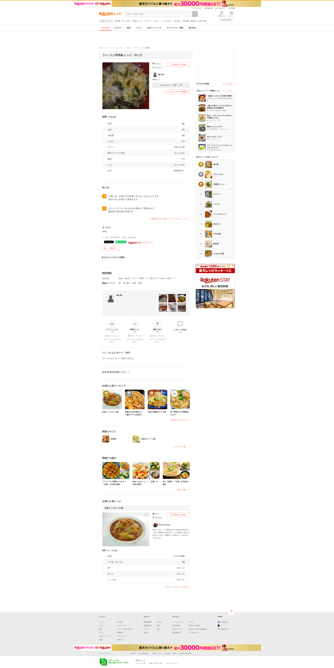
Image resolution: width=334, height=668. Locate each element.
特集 (100, 640)
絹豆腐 (193, 21)
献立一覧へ (182, 490)
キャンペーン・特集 (175, 28)
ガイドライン (121, 636)
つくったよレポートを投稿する (177, 92)
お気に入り (221, 16)
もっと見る (227, 84)
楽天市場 (232, 8)
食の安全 (192, 28)
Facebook (224, 622)
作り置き (126, 283)
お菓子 (146, 633)
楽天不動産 (176, 626)
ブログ (191, 622)
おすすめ (105, 28)
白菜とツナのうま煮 (113, 508)
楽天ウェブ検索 (194, 626)
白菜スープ (170, 278)
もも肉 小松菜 (202, 21)
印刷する (113, 248)
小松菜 (111, 135)
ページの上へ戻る (231, 611)
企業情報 (133, 653)
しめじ (111, 141)
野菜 (128, 48)
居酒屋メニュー (137, 21)
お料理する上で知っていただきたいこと (168, 219)
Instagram (224, 629)
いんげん (156, 21)
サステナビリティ (172, 663)
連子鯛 (117, 21)
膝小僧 (119, 295)
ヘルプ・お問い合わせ (125, 629)
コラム (139, 28)
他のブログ (149, 243)
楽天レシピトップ (106, 48)
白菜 (135, 48)
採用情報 (167, 653)
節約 (140, 283)
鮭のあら (178, 21)
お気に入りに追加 (180, 64)
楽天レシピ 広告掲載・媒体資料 (182, 653)
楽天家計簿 (208, 8)
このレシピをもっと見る (176, 587)
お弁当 (159, 622)
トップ (101, 622)
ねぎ (110, 129)
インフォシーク (196, 8)
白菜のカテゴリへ (179, 420)
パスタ (146, 629)
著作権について (156, 653)
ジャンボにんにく (166, 21)
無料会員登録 (227, 20)
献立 (129, 28)
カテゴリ (118, 28)
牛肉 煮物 (185, 21)
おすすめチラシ (220, 8)
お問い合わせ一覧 (155, 663)
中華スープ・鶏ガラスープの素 (151, 278)
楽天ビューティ (177, 629)
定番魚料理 (147, 626)
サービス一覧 (140, 663)
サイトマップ (121, 626)
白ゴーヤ (148, 21)
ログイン (231, 16)
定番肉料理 (147, 622)
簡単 (134, 283)
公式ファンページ (154, 28)
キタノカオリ (126, 21)
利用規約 (120, 633)
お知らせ (120, 640)
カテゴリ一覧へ (180, 447)
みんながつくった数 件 (171, 85)
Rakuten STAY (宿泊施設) (198, 629)
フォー (111, 147)
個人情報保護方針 (144, 653)
